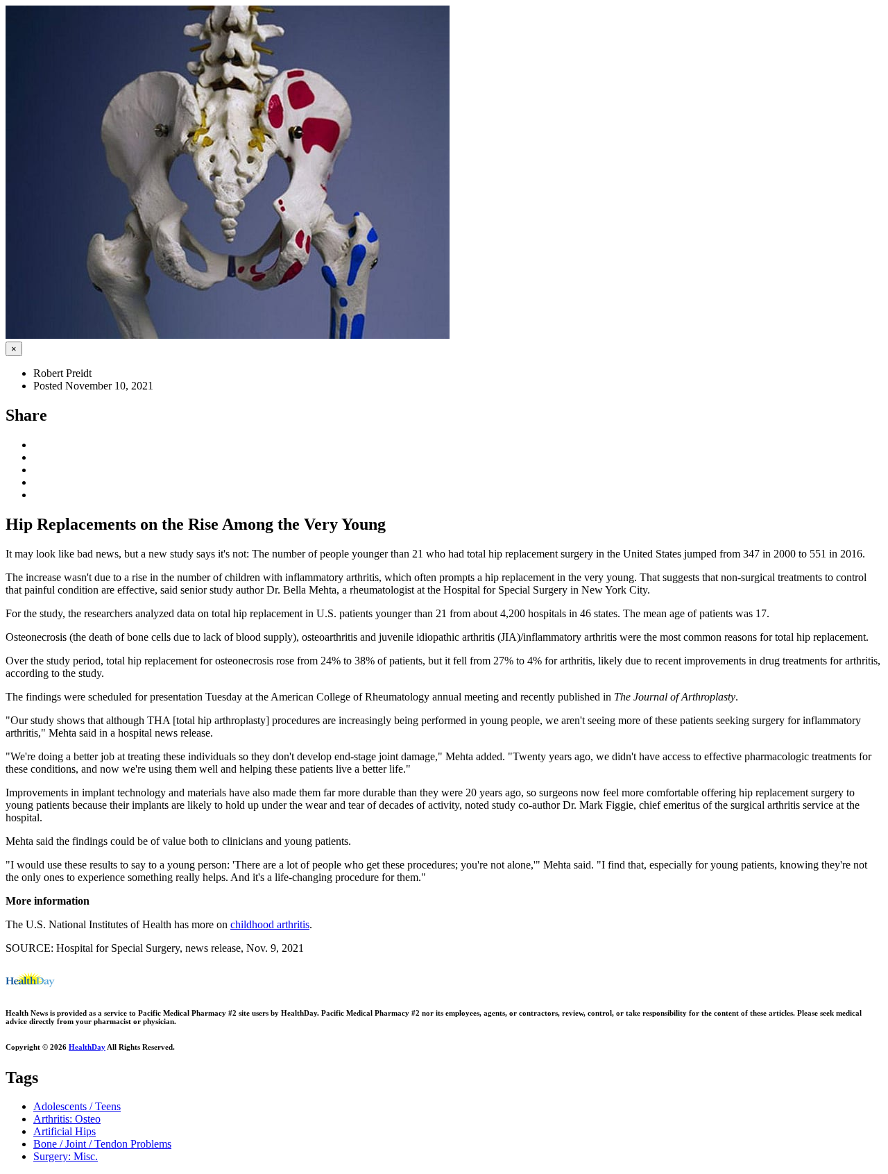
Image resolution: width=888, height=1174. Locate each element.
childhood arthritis (269, 924)
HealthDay (87, 1047)
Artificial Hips (64, 1131)
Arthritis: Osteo (67, 1119)
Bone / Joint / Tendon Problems (102, 1144)
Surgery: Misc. (65, 1156)
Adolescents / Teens (77, 1106)
